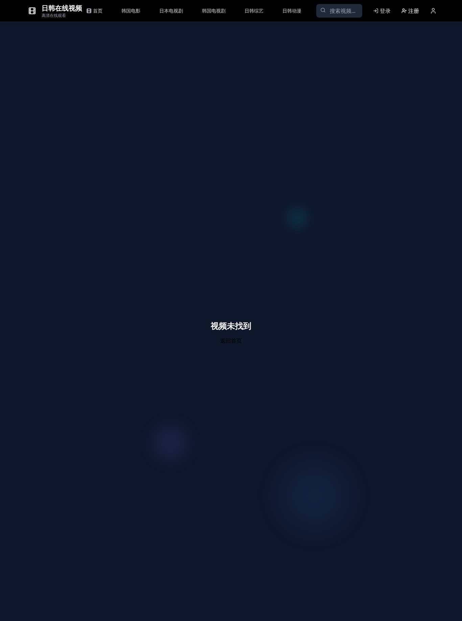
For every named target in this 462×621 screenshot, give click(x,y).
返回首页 (231, 340)
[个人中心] (433, 10)
